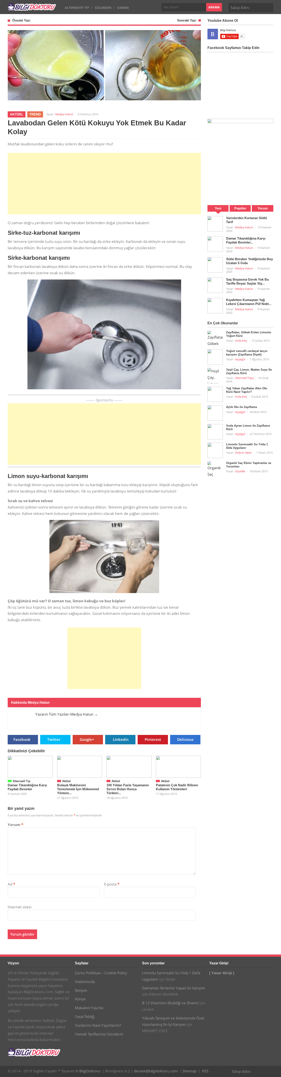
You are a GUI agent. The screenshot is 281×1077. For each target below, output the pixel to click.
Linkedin (121, 739)
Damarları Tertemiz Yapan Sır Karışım (173, 987)
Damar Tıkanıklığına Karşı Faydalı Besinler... (245, 240)
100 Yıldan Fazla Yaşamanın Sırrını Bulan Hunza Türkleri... (127, 789)
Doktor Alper (243, 453)
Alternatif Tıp (77, 7)
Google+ (262, 7)
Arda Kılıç (241, 341)
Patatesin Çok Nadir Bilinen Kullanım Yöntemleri (177, 787)
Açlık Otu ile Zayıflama (241, 407)
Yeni (218, 208)
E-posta (111, 884)
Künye (80, 998)
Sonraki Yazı (186, 20)
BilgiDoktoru (89, 1070)
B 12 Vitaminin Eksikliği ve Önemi (170, 1002)
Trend (35, 114)
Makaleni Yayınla (89, 1007)
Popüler (240, 208)
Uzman (123, 7)
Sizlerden (103, 7)
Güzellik (240, 471)
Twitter (53, 739)
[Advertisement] (104, 183)
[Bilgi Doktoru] (32, 8)
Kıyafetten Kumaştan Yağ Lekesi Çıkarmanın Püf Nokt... (248, 302)
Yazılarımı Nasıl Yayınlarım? (98, 1025)
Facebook (255, 7)
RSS (205, 1070)
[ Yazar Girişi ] (221, 972)
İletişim (81, 990)
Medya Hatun (64, 114)
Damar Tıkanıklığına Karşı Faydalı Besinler (27, 787)
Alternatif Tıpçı (244, 378)
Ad (11, 884)
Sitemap (189, 1070)
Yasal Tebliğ (84, 1016)
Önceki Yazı (21, 20)
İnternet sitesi (19, 906)
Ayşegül (240, 359)
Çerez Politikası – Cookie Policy (101, 972)
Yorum (15, 824)
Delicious (185, 739)
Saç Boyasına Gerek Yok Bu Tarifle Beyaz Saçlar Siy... (247, 281)
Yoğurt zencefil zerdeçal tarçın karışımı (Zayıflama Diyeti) (246, 352)
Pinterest (269, 7)
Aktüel (16, 114)
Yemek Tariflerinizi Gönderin (99, 1034)
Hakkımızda (85, 981)
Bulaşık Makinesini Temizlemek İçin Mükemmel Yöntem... (78, 789)
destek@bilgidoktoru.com (156, 1070)
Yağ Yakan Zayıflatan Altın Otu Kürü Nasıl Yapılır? (246, 390)
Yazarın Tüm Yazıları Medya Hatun (66, 714)
